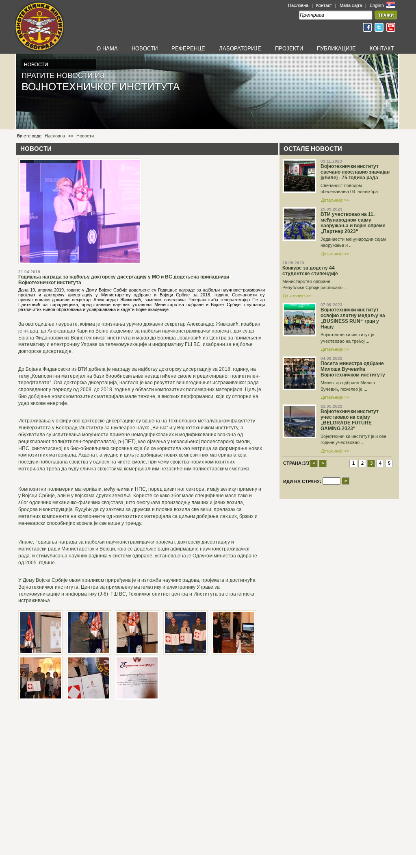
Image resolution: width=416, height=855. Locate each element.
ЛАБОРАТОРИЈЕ (240, 49)
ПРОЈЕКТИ (289, 49)
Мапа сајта (351, 5)
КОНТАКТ (382, 49)
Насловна (298, 5)
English (377, 5)
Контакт (324, 5)
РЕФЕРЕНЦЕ (188, 49)
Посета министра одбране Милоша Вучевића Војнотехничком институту (353, 369)
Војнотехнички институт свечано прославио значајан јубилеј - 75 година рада (355, 172)
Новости (85, 135)
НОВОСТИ (145, 49)
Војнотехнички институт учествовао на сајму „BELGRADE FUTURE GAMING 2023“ (350, 420)
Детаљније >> (335, 200)
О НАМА (107, 49)
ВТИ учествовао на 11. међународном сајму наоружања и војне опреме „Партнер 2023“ (353, 222)
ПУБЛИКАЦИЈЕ (336, 49)
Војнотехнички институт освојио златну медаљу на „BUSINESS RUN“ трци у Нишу (353, 318)
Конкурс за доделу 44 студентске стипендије (310, 270)
